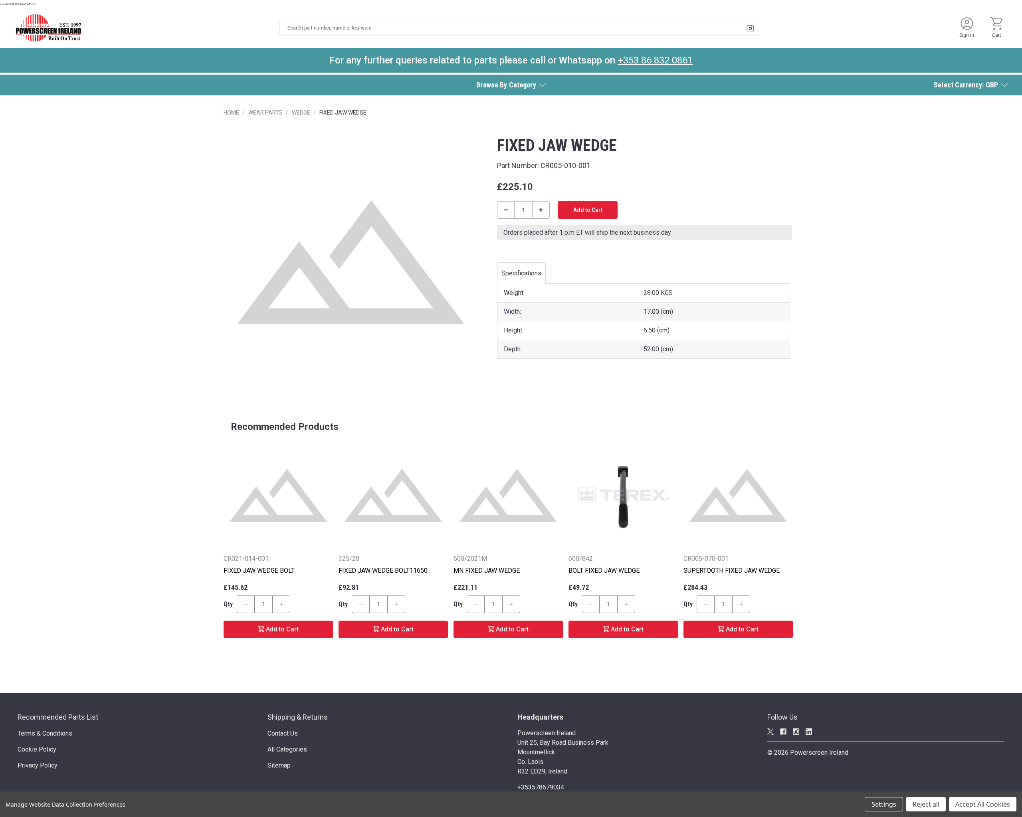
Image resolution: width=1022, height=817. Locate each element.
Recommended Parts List (58, 717)
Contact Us (282, 733)
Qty (228, 604)
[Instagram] (796, 731)
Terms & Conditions (45, 733)
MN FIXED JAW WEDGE (487, 570)
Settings (883, 804)
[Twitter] (770, 731)
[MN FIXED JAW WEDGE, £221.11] (508, 495)
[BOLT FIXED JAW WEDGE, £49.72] (623, 495)
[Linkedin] (809, 731)
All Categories (287, 749)
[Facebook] (783, 731)
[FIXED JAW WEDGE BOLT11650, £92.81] (393, 495)
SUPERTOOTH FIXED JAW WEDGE (731, 570)
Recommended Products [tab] (285, 426)
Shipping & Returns (297, 717)
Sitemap (279, 765)
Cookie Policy (37, 749)
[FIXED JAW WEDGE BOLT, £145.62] (278, 495)
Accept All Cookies (982, 804)
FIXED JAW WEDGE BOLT (259, 570)
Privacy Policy (37, 765)
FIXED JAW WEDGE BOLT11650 (383, 570)
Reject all (926, 804)
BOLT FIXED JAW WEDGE (604, 570)
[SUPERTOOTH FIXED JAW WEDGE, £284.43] (738, 495)
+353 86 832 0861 (655, 60)
